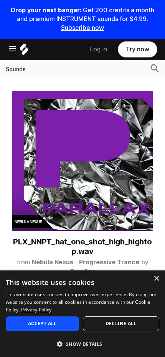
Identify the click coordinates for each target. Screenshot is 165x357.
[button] (82, 343)
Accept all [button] (42, 323)
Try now (137, 49)
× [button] (156, 279)
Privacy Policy (36, 309)
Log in (98, 49)
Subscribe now (82, 27)
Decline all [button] (121, 323)
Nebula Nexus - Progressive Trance (85, 262)
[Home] (24, 51)
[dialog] (82, 313)
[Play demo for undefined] (82, 161)
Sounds (16, 69)
